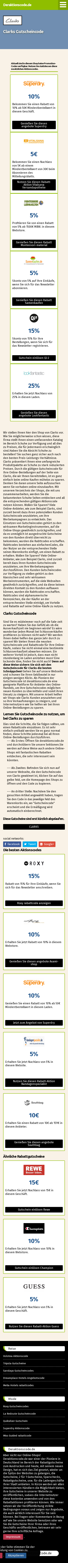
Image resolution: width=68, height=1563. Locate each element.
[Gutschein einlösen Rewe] (34, 1170)
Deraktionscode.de (17, 5)
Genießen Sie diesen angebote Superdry (34, 125)
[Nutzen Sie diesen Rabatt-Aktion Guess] (34, 1286)
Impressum (13, 1536)
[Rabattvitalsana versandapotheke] (34, 141)
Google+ (48, 844)
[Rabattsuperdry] (34, 84)
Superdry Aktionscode (16, 1428)
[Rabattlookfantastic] (34, 373)
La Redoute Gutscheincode (19, 1413)
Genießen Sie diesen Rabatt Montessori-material (34, 244)
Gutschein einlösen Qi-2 (34, 358)
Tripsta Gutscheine (14, 1363)
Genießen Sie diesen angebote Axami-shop (33, 963)
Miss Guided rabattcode (17, 1435)
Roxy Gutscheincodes (16, 1406)
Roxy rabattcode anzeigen (34, 903)
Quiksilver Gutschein (15, 1421)
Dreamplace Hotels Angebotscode (23, 1378)
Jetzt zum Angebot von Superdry (34, 1022)
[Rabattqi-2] (34, 318)
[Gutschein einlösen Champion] (34, 1228)
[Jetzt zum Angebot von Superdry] (34, 983)
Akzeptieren (16, 1555)
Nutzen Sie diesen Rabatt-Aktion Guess (34, 1326)
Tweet (31, 844)
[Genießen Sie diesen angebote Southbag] (34, 1103)
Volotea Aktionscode (15, 1356)
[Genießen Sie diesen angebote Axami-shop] (34, 922)
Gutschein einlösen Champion (34, 1268)
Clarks (34, 826)
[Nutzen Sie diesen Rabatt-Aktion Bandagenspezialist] (34, 1041)
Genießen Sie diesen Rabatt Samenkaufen (34, 301)
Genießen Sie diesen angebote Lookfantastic (34, 414)
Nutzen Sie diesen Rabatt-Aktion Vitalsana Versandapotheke (34, 184)
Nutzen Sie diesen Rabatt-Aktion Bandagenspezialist (34, 1083)
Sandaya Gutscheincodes (18, 1370)
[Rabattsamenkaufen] (34, 260)
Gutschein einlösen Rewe (34, 1209)
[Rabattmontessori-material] (34, 203)
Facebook (13, 844)
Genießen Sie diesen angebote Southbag (34, 1144)
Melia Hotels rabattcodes (18, 1385)
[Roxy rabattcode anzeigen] (34, 863)
